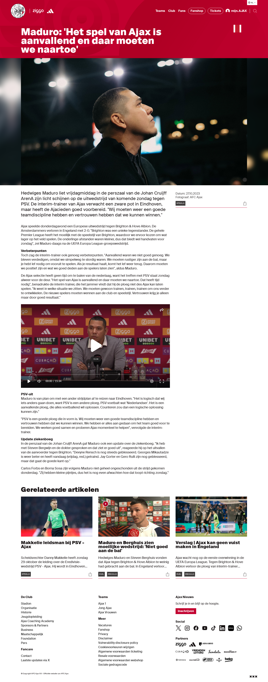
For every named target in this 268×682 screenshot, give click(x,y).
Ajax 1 (102, 603)
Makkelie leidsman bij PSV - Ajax (52, 544)
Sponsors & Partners (34, 625)
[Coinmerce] (181, 660)
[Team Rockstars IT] (230, 651)
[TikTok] (213, 628)
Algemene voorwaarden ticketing (120, 651)
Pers (24, 643)
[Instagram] (187, 628)
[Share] (245, 203)
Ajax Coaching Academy (37, 621)
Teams (160, 11)
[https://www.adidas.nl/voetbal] (50, 11)
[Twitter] (178, 628)
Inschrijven (186, 611)
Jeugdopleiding (31, 617)
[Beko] (229, 660)
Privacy (103, 634)
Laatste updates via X (35, 660)
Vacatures (105, 625)
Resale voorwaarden (112, 656)
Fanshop (197, 11)
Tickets (215, 11)
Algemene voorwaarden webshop (120, 660)
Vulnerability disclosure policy (118, 643)
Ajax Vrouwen (107, 612)
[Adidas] (192, 644)
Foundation (28, 638)
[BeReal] (231, 628)
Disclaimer (105, 638)
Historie (26, 612)
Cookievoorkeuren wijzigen (116, 647)
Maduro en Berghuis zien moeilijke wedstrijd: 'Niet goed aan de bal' (133, 546)
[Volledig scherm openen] (245, 180)
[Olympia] (194, 660)
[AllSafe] (208, 660)
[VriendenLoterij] (198, 651)
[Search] (255, 11)
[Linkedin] (222, 628)
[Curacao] (182, 652)
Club (171, 11)
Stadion (26, 603)
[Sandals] (214, 652)
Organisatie (29, 608)
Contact (26, 656)
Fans (181, 11)
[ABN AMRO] (206, 644)
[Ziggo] (38, 11)
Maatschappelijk (32, 634)
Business (27, 630)
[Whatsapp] (239, 628)
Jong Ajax (105, 608)
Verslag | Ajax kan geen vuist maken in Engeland (208, 544)
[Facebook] (196, 628)
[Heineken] (219, 660)
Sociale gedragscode (112, 665)
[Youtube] (205, 628)
